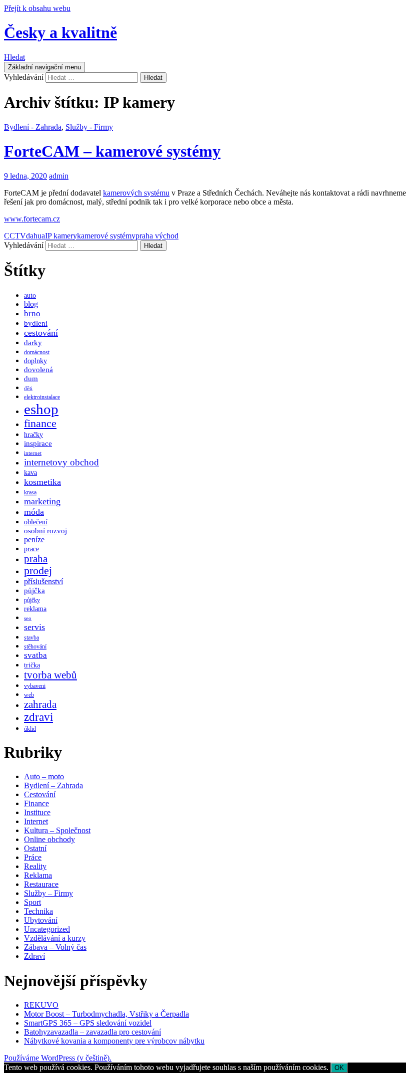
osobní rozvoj (45, 531)
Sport (32, 902)
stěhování (35, 646)
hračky (33, 434)
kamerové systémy (106, 235)
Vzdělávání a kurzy (55, 938)
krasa (30, 492)
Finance (36, 803)
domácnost (37, 352)
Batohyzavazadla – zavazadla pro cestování (92, 1032)
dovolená (38, 370)
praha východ (157, 235)
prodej (38, 571)
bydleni (36, 323)
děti (28, 388)
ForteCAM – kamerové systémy (112, 151)
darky (33, 343)
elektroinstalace (42, 397)
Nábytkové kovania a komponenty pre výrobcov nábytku (114, 1041)
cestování (41, 333)
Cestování (40, 794)
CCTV (15, 235)
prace (31, 549)
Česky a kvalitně (60, 32)
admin (58, 176)
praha (36, 558)
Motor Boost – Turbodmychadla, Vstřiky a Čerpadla (106, 1014)
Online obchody (49, 839)
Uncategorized (47, 929)
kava (30, 472)
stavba (31, 637)
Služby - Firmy (89, 127)
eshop (41, 409)
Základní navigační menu (44, 67)
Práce (33, 857)
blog (31, 304)
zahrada (40, 704)
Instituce (37, 812)
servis (34, 627)
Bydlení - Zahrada (33, 127)
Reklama (38, 875)
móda (34, 512)
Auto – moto (44, 776)
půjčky (32, 600)
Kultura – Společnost (57, 830)
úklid (30, 728)
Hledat (14, 57)
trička (32, 665)
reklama (35, 609)
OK (339, 1068)
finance (40, 424)
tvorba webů (50, 674)
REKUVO (41, 1005)
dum (31, 379)
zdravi (38, 716)
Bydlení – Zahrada (53, 785)
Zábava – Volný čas (55, 947)
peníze (34, 539)
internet (33, 453)
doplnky (35, 361)
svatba (35, 655)
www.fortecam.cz (32, 219)
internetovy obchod (61, 462)
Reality (35, 866)
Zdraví (34, 956)
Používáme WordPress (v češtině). (58, 1058)
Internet (36, 821)
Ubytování (41, 920)
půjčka (34, 591)
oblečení (36, 522)
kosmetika (42, 482)
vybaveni (35, 685)
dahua (35, 235)
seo (28, 618)
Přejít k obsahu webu (37, 8)
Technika (38, 911)
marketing (42, 501)
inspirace (38, 443)
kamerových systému (136, 193)
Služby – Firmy (48, 893)
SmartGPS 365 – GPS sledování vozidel (88, 1023)
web (29, 694)
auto (30, 295)
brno (32, 313)
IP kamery (61, 235)
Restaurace (41, 884)
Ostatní (35, 848)
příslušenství (43, 581)
